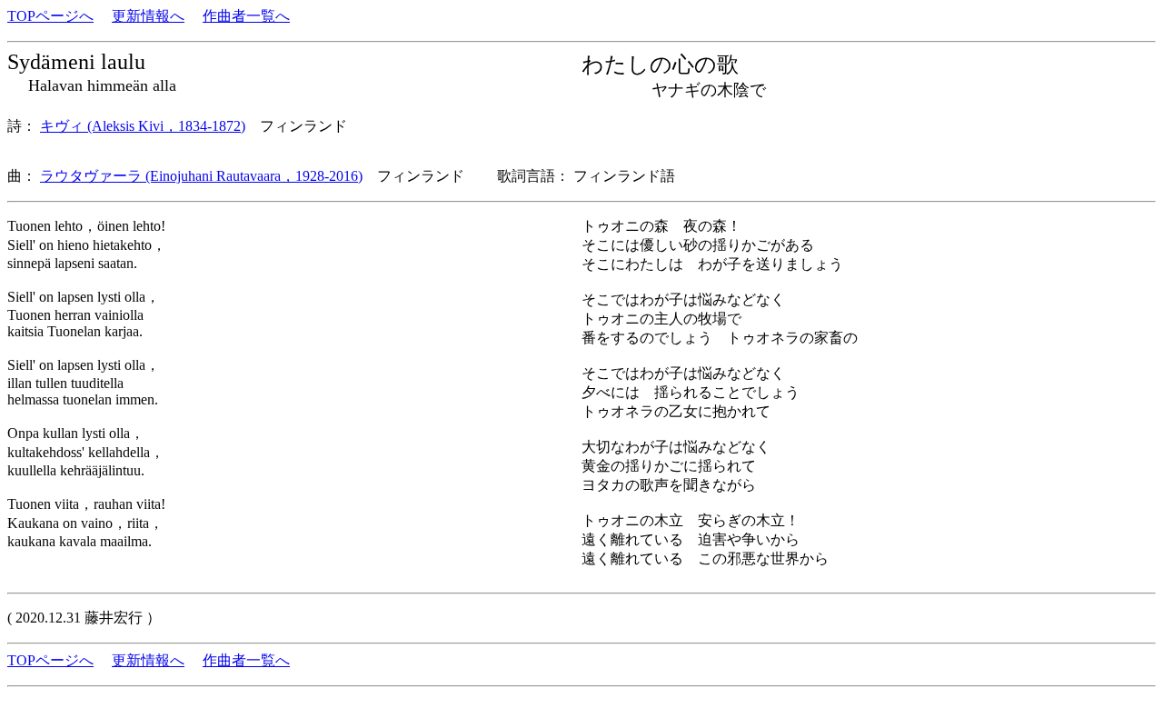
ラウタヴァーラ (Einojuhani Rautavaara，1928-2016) (201, 176)
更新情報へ (148, 16)
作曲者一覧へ (246, 16)
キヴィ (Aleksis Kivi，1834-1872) (142, 126)
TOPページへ (50, 16)
